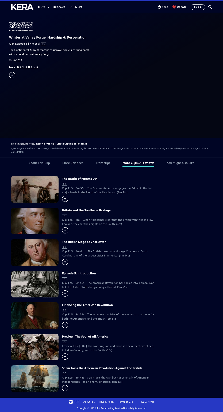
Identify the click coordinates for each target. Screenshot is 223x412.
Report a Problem (45, 143)
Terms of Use (125, 401)
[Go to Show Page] (116, 26)
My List (78, 7)
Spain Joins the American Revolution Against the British (102, 368)
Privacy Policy (106, 401)
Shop (165, 7)
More (20, 152)
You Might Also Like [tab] (180, 163)
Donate (181, 7)
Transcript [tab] (103, 163)
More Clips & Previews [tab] (138, 163)
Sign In (198, 7)
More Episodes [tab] (72, 163)
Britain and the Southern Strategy (86, 210)
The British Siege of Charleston (84, 242)
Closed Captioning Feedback (72, 143)
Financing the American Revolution (87, 305)
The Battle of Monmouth (80, 179)
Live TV (44, 7)
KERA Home (147, 401)
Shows (61, 7)
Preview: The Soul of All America (85, 336)
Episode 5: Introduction (79, 273)
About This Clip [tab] (39, 163)
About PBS (89, 401)
